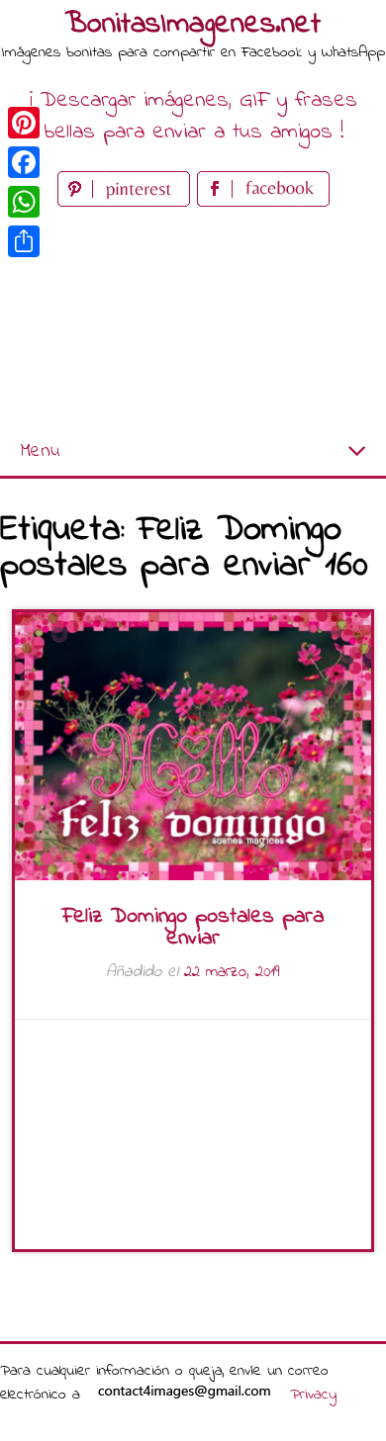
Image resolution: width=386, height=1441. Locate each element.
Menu (39, 451)
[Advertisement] (193, 320)
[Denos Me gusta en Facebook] (263, 202)
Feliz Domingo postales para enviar (193, 927)
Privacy (313, 1394)
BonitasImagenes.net (193, 24)
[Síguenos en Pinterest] (127, 202)
